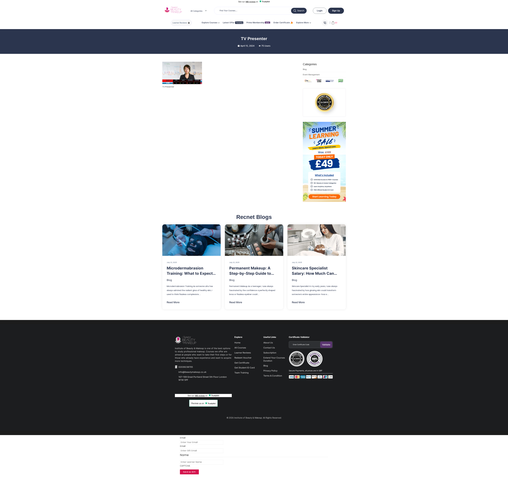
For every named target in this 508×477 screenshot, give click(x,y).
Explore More (302, 22)
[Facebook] (178, 387)
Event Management (311, 74)
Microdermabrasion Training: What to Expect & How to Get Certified (191, 271)
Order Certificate (281, 22)
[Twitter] (187, 387)
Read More (173, 302)
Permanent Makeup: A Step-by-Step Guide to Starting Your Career (250, 271)
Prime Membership (257, 22)
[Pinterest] (206, 387)
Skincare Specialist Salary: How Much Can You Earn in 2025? (313, 271)
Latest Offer (229, 22)
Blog (305, 69)
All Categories (196, 11)
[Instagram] (197, 387)
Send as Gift (189, 472)
